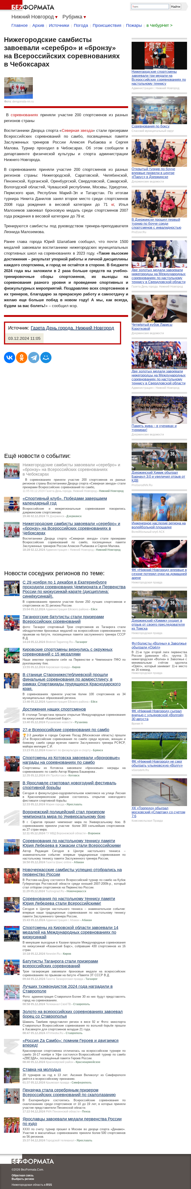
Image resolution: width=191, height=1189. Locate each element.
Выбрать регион (23, 1179)
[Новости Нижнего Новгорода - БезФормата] (28, 6)
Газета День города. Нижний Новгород (72, 327)
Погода (81, 25)
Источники (59, 25)
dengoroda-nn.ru (23, 101)
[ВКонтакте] (9, 357)
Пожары (134, 25)
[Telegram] (33, 357)
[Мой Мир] (45, 357)
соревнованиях (24, 115)
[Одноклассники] (21, 357)
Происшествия (107, 25)
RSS (49, 1184)
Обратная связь (23, 1175)
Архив (38, 25)
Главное (19, 25)
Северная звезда (77, 130)
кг (112, 204)
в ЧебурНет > (160, 25)
